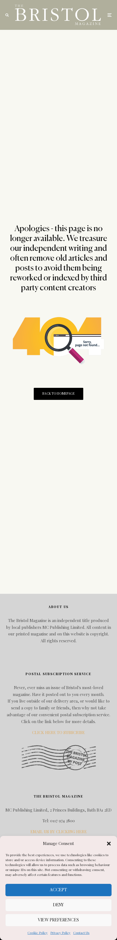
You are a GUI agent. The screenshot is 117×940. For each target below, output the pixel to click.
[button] (109, 843)
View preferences (58, 920)
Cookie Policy (37, 932)
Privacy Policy (60, 932)
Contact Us (81, 932)
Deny (58, 905)
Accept (58, 890)
